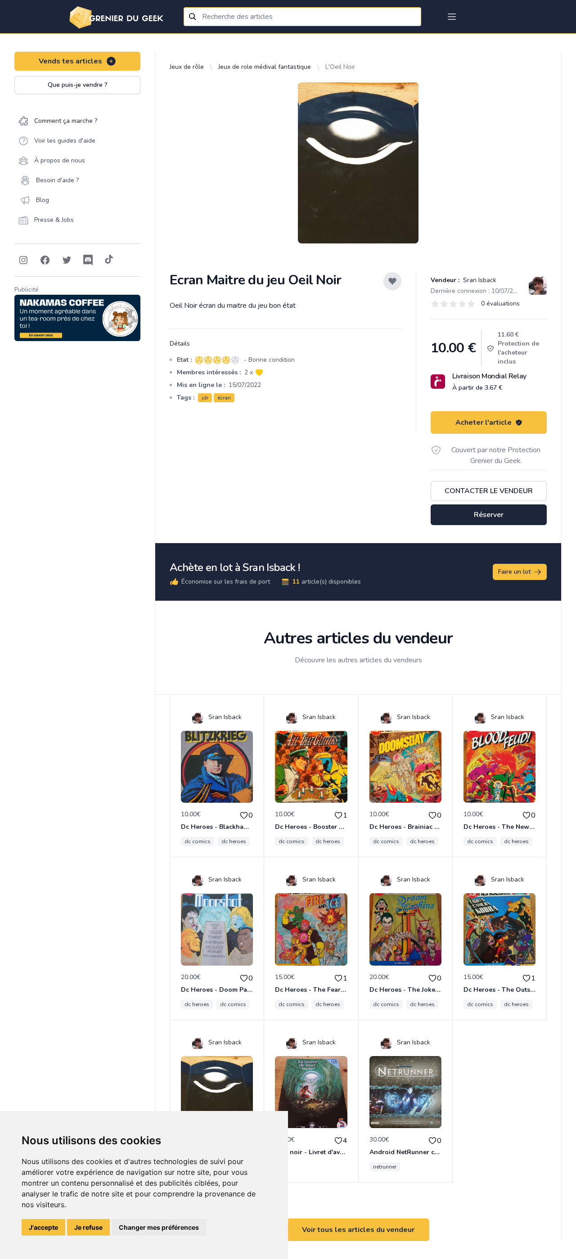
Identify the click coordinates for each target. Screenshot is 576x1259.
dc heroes (233, 841)
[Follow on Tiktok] (109, 260)
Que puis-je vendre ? (78, 85)
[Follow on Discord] (88, 260)
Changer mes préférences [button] (159, 1227)
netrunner (384, 1166)
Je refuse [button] (88, 1227)
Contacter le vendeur (489, 491)
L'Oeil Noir (340, 67)
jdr (205, 397)
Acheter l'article (483, 422)
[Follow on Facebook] (45, 260)
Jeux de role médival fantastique (264, 67)
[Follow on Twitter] (66, 260)
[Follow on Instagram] (23, 260)
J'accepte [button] (43, 1227)
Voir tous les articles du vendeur (358, 1230)
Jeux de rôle (187, 67)
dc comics (197, 841)
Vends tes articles (70, 61)
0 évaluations (500, 303)
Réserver (489, 515)
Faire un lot (514, 571)
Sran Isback (478, 280)
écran (224, 397)
